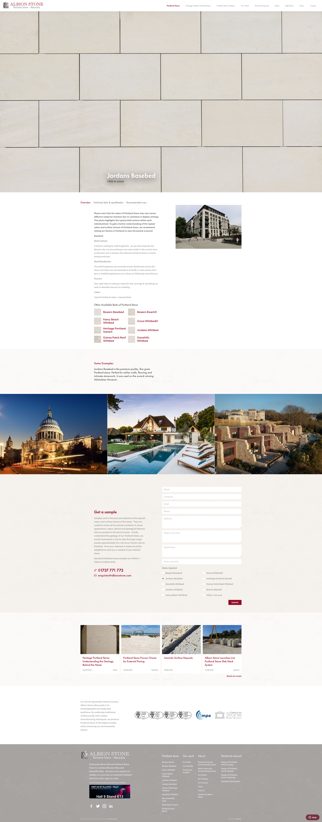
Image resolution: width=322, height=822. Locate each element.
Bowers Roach (168, 762)
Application (169, 547)
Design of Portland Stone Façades (229, 763)
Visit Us (201, 790)
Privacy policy (113, 819)
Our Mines (202, 775)
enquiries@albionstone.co (111, 575)
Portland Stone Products (226, 6)
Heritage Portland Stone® (219, 578)
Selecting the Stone (170, 805)
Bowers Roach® (214, 589)
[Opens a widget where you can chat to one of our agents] (312, 817)
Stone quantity (171, 561)
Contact (313, 6)
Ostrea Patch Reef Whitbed (219, 584)
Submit (234, 602)
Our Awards (188, 766)
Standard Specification (231, 781)
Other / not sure (214, 595)
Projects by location (187, 771)
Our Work (245, 6)
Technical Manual (262, 6)
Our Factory (203, 779)
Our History (203, 783)
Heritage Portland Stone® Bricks (198, 6)
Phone (167, 511)
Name (167, 489)
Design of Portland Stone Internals (229, 769)
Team (200, 786)
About (277, 6)
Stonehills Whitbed (175, 584)
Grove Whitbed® (214, 573)
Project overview (172, 533)
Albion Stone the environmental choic (206, 769)
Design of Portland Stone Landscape (229, 776)
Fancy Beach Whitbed (176, 595)
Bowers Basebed (174, 573)
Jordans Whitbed (174, 589)
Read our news (234, 676)
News (301, 6)
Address (168, 518)
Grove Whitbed (168, 770)
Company (168, 496)
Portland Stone (173, 6)
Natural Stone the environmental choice (207, 763)
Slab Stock (289, 6)
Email (166, 504)
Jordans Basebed (174, 578)
